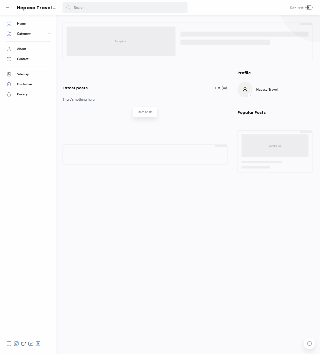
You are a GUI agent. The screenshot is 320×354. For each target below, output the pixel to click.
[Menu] (8, 7)
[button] (68, 7)
